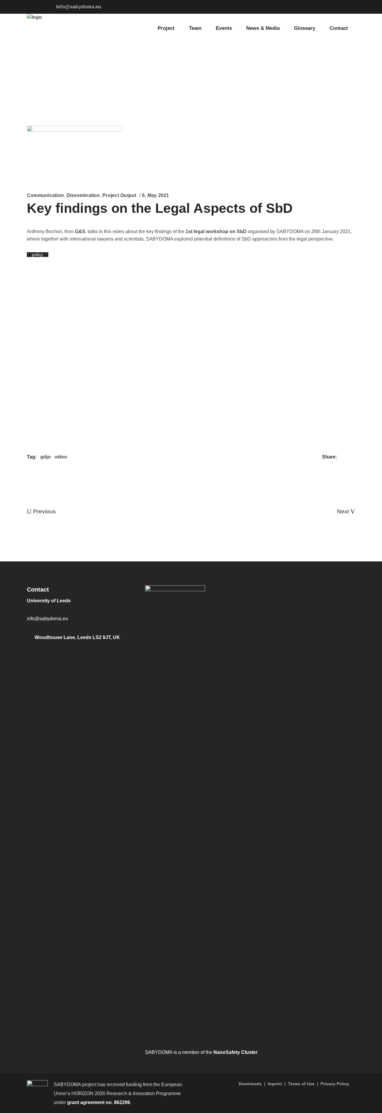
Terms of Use (301, 1083)
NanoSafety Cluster (235, 1052)
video (61, 456)
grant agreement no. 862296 (98, 1102)
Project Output (119, 195)
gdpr (45, 456)
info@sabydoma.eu (78, 6)
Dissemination (83, 195)
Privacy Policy (335, 1083)
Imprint (275, 1083)
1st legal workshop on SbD (216, 231)
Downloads (250, 1083)
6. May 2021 (155, 195)
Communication (45, 195)
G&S (80, 231)
